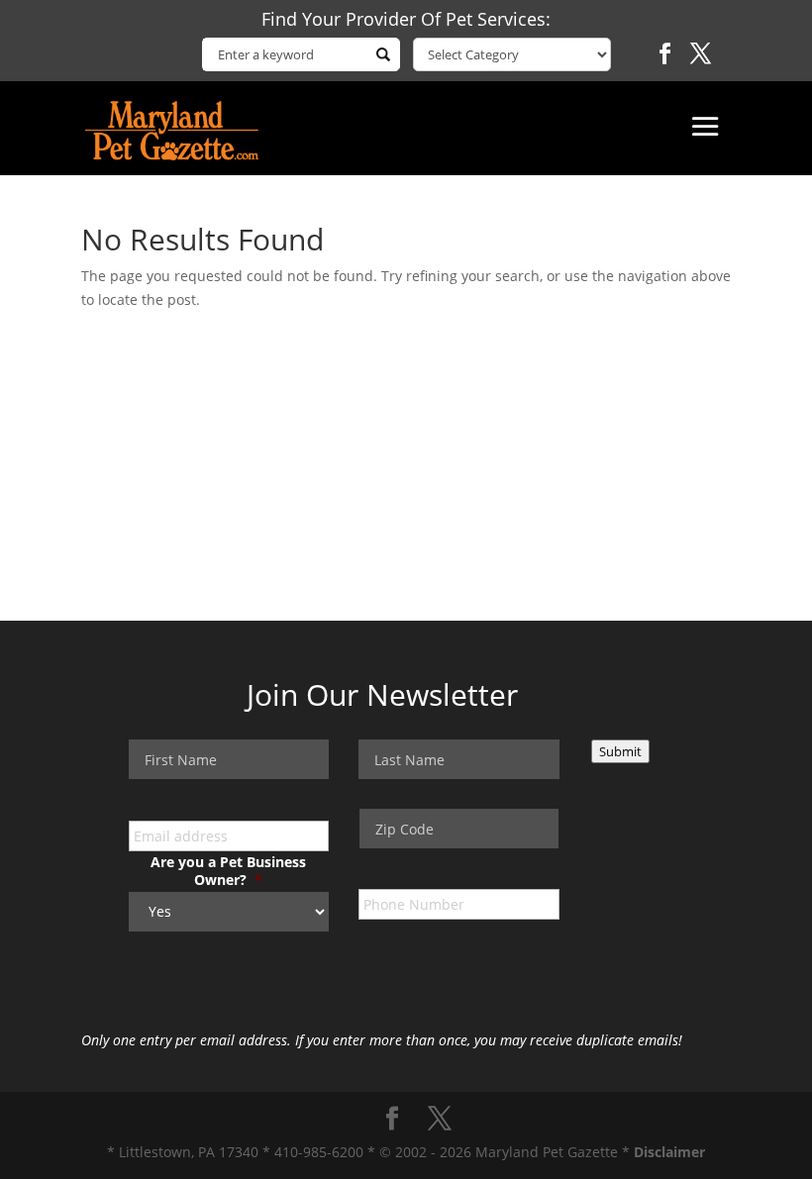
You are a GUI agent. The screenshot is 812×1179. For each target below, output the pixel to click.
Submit (620, 751)
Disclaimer (669, 1151)
